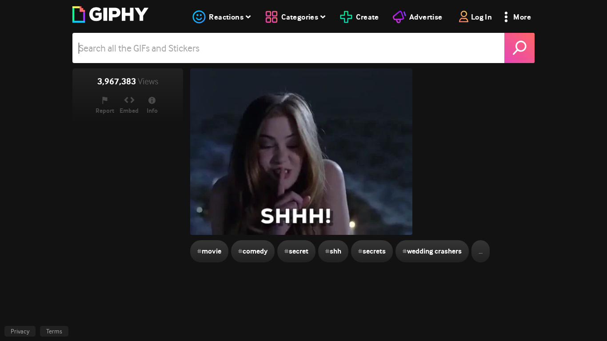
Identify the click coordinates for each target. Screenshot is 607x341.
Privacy (20, 331)
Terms (54, 331)
